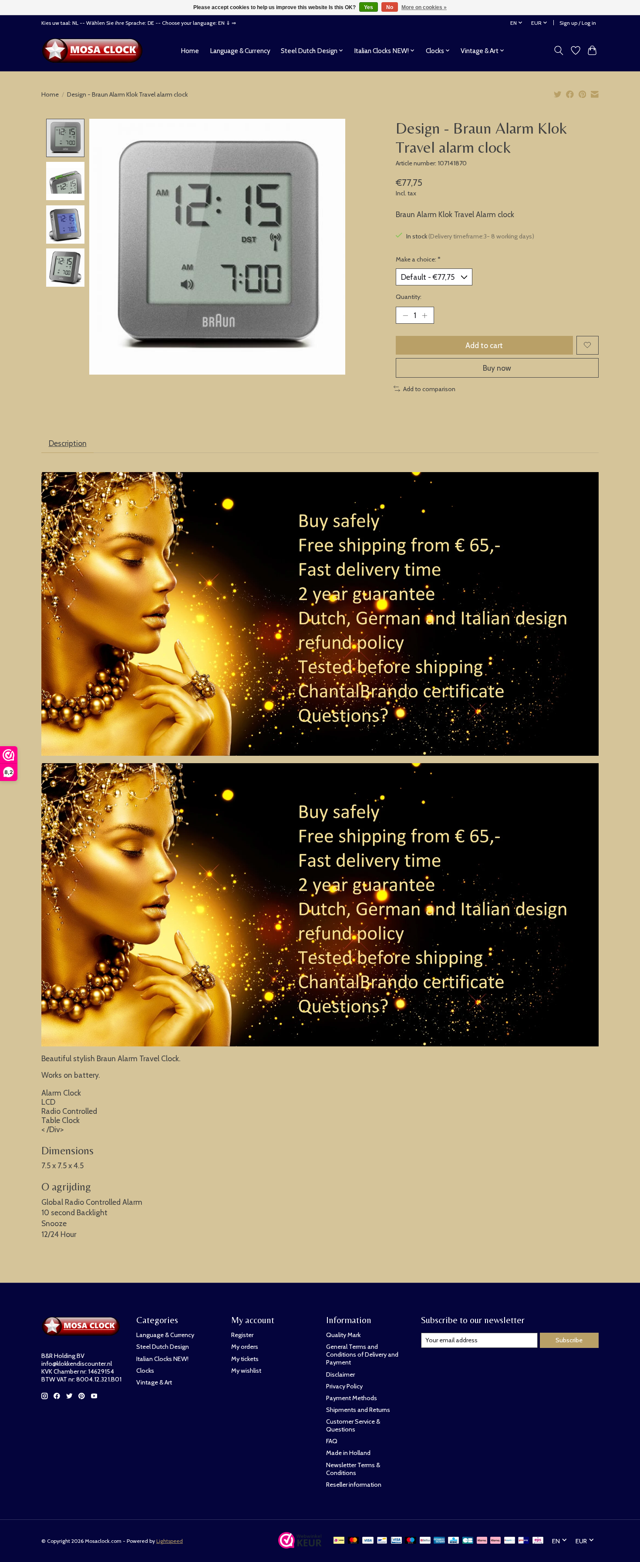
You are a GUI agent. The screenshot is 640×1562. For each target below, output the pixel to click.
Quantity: (408, 297)
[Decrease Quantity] (405, 315)
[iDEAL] (338, 1541)
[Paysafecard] (509, 1541)
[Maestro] (410, 1541)
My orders (244, 1347)
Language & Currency (240, 51)
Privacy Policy (344, 1386)
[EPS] (537, 1541)
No (389, 7)
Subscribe (569, 1340)
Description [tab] (68, 443)
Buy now (497, 367)
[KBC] (453, 1541)
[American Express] (439, 1541)
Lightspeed (169, 1541)
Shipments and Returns (358, 1410)
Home (190, 51)
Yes (368, 7)
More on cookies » (424, 7)
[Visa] (368, 1541)
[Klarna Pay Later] (482, 1541)
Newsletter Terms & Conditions (353, 1469)
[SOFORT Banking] (495, 1541)
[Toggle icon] (558, 50)
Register (242, 1335)
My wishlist (246, 1370)
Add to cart (484, 345)
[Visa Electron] (396, 1541)
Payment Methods (351, 1398)
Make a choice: (418, 259)
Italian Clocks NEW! (162, 1359)
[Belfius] (425, 1541)
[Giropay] (523, 1541)
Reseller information (353, 1484)
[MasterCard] (353, 1541)
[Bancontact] (382, 1541)
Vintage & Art (154, 1382)
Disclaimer (340, 1374)
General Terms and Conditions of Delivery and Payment (362, 1354)
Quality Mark (343, 1335)
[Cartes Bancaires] (467, 1541)
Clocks (145, 1370)
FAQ (331, 1441)
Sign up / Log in (577, 23)
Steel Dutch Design (162, 1347)
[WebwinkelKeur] (300, 1545)
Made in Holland (348, 1453)
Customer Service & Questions (353, 1425)
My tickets (245, 1359)
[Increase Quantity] (424, 315)
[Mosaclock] (94, 50)
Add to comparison (429, 389)
